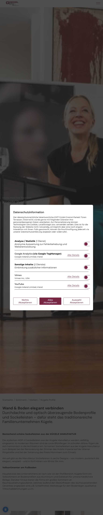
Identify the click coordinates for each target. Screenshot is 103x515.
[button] (86, 243)
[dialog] (51, 257)
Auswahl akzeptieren (76, 301)
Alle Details (73, 255)
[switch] (86, 243)
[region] (51, 265)
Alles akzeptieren (50, 301)
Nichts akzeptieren (25, 301)
